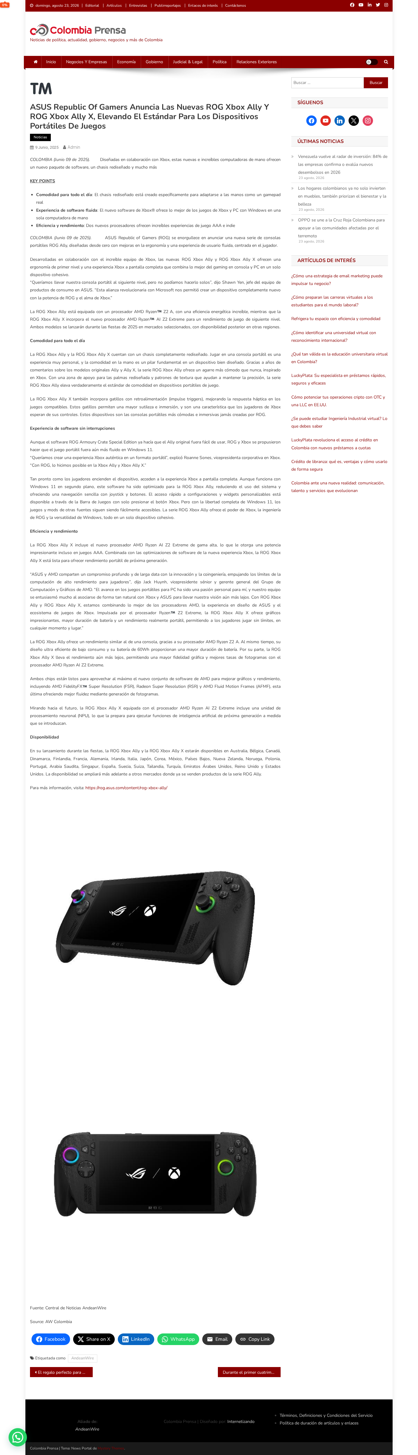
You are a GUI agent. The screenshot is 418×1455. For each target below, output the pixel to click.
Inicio (51, 62)
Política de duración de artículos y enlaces (319, 1423)
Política (219, 62)
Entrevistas (138, 5)
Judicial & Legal (188, 62)
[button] (18, 1437)
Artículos (114, 5)
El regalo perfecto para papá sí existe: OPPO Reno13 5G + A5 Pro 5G (65, 1372)
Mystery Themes (111, 1448)
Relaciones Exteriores (257, 62)
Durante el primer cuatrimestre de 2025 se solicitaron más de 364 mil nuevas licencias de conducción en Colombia (252, 1372)
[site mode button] (372, 62)
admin (74, 147)
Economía (126, 62)
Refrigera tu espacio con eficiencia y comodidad (335, 319)
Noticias (40, 137)
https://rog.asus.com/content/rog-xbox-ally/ (126, 788)
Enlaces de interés (203, 5)
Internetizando (241, 1421)
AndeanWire (82, 1358)
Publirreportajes (168, 5)
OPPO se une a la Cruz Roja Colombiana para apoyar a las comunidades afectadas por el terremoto (341, 228)
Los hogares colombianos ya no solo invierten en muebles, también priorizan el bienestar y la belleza (342, 196)
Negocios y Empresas (86, 62)
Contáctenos (235, 5)
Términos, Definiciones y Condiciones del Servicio (326, 1415)
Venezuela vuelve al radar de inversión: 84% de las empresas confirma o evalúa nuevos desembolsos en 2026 (342, 164)
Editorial (92, 5)
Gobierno (154, 62)
